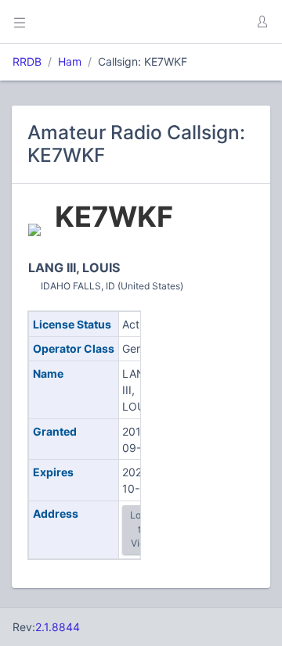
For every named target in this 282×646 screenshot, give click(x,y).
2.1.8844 (57, 626)
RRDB (27, 61)
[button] (261, 22)
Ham (69, 61)
